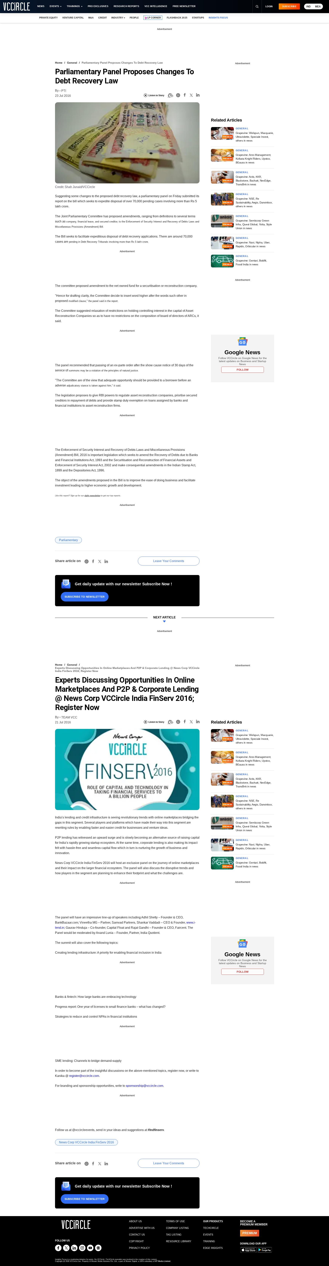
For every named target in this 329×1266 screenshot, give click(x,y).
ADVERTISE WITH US (142, 1228)
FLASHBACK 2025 (177, 17)
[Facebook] (184, 95)
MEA (318, 6)
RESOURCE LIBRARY (178, 1241)
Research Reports (126, 6)
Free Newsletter (184, 6)
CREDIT (102, 17)
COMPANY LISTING (177, 1228)
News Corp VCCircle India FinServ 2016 (86, 1142)
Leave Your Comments (168, 561)
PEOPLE (134, 17)
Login (269, 6)
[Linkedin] (198, 95)
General (72, 62)
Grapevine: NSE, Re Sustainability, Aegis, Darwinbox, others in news (254, 202)
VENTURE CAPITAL (73, 17)
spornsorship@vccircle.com (144, 1085)
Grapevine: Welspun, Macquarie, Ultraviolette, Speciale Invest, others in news (255, 136)
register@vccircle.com (84, 1075)
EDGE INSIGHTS (213, 1248)
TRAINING (209, 1241)
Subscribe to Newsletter (85, 596)
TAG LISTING (173, 1234)
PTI (63, 90)
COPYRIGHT (136, 1241)
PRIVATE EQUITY (48, 17)
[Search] (257, 6)
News (40, 6)
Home (58, 62)
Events (54, 6)
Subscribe (289, 6)
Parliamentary (68, 540)
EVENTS (208, 1234)
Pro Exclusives (98, 6)
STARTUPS (198, 17)
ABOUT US (135, 1221)
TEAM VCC (69, 717)
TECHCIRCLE (211, 1228)
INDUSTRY (117, 17)
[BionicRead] (170, 95)
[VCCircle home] (16, 6)
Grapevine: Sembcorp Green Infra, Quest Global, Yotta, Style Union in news (254, 224)
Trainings (73, 6)
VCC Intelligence (156, 6)
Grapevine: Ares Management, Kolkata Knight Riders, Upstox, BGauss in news (253, 158)
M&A (91, 17)
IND (308, 6)
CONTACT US (137, 1234)
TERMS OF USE (175, 1221)
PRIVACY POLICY (139, 1248)
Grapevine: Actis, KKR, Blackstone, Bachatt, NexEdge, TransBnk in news (253, 180)
